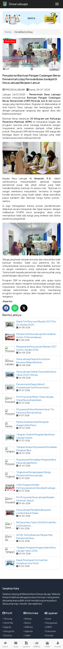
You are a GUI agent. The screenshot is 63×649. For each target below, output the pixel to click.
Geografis (8, 631)
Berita (27, 622)
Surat (48, 618)
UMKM (48, 626)
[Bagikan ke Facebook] (6, 308)
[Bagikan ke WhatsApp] (15, 308)
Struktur (7, 635)
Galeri (27, 635)
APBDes (28, 626)
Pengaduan (51, 622)
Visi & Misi (8, 622)
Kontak (49, 635)
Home (8, 31)
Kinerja (28, 618)
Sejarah (7, 626)
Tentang (7, 618)
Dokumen (50, 631)
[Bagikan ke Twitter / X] (23, 308)
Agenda (28, 631)
